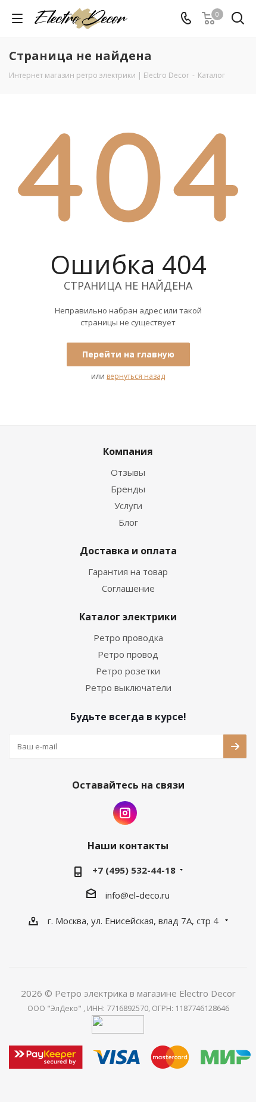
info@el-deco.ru (137, 895)
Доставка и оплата (128, 550)
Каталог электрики (128, 616)
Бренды (128, 489)
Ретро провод (128, 654)
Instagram (125, 813)
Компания (128, 451)
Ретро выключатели (128, 687)
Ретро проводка (128, 637)
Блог (128, 522)
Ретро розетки (128, 671)
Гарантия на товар (128, 571)
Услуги (128, 505)
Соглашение (128, 588)
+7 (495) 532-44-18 (134, 870)
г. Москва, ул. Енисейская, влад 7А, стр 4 (134, 921)
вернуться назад (136, 376)
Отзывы (128, 472)
